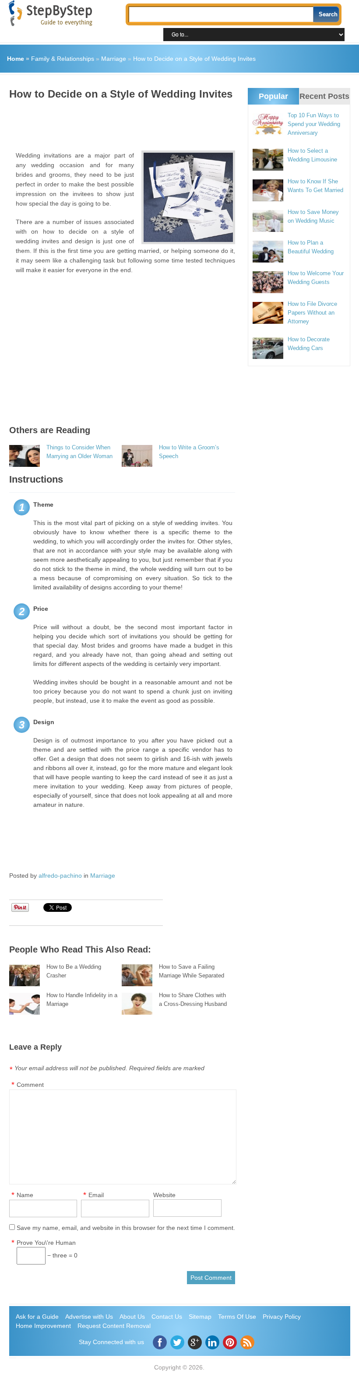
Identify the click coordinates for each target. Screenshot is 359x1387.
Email (96, 1195)
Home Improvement (43, 1325)
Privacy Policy (282, 1316)
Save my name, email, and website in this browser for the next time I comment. (126, 1227)
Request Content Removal (114, 1325)
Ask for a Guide (37, 1316)
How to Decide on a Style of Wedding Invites (194, 58)
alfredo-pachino (60, 875)
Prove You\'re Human (46, 1242)
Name (25, 1195)
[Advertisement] (168, 122)
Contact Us (166, 1316)
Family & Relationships (62, 58)
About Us (132, 1316)
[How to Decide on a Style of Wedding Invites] (188, 197)
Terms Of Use (237, 1316)
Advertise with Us (89, 1316)
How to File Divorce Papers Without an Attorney (312, 313)
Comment (30, 1084)
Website (164, 1194)
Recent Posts (324, 96)
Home (15, 58)
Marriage (113, 58)
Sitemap (200, 1316)
